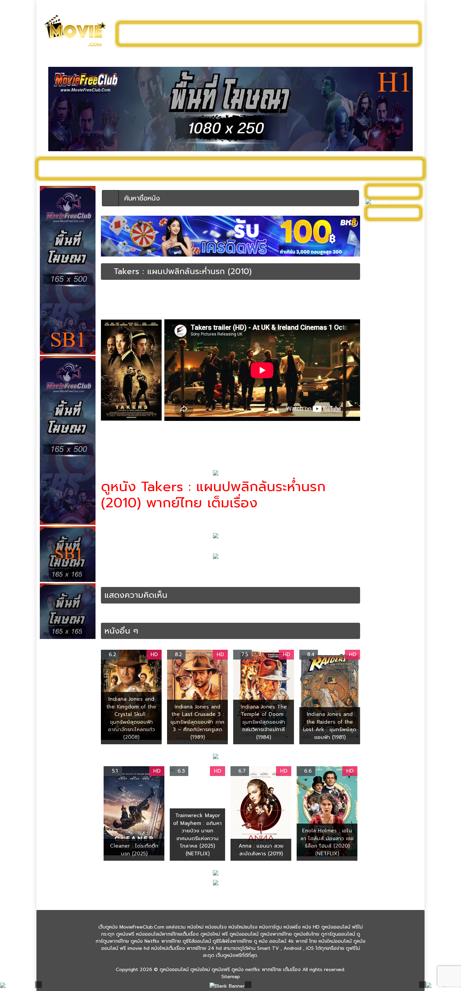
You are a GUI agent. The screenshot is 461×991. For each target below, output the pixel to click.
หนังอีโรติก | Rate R (390, 594)
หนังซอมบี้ (379, 391)
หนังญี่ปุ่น (378, 402)
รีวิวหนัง (371, 168)
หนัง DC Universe (388, 297)
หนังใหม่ (106, 168)
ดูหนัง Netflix (226, 168)
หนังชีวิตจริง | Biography (395, 381)
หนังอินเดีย (380, 584)
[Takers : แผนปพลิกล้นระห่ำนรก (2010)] (107, 271)
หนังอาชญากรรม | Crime (283, 299)
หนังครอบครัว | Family (392, 339)
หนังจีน (376, 360)
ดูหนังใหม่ (202, 34)
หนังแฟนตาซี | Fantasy (393, 643)
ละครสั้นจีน (318, 34)
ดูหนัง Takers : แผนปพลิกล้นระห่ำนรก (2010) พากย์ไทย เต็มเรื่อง (264, 570)
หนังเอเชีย (379, 633)
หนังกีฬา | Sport (386, 328)
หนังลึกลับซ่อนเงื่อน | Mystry (390, 493)
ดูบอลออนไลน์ (365, 34)
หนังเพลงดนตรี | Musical (386, 619)
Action (123, 570)
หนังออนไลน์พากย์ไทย (259, 34)
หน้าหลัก (108, 293)
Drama (154, 570)
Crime (138, 570)
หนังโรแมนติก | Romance (384, 685)
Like (115, 311)
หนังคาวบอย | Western (393, 349)
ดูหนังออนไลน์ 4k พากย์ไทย (394, 242)
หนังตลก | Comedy (389, 423)
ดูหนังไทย (186, 168)
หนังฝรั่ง (340, 168)
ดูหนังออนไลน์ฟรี (153, 34)
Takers (170, 570)
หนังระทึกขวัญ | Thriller (178, 299)
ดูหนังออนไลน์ (68, 168)
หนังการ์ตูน (305, 168)
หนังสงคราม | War (388, 517)
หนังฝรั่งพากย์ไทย (119, 578)
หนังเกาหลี (379, 605)
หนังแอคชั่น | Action (327, 299)
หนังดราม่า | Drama (119, 299)
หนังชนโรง (267, 168)
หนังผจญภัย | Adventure (383, 455)
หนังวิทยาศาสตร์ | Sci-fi (393, 507)
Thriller (187, 570)
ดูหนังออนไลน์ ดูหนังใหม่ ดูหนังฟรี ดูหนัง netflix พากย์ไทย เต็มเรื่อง (230, 969)
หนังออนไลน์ (152, 578)
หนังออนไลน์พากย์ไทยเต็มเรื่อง (230, 299)
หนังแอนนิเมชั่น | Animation (385, 668)
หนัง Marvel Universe (392, 308)
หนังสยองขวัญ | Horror (394, 528)
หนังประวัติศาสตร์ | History (388, 437)
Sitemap (230, 976)
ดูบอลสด (402, 168)
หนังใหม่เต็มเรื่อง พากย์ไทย (172, 444)
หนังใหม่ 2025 (145, 168)
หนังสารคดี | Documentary (384, 542)
